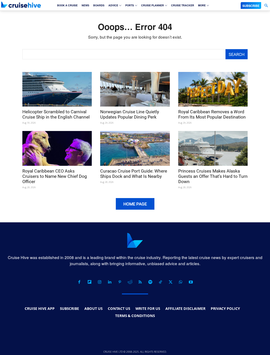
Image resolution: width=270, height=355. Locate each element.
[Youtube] (191, 282)
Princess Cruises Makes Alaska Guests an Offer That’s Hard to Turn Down (213, 176)
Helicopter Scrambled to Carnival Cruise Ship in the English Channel (56, 114)
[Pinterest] (120, 282)
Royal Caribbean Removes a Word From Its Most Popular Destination (212, 114)
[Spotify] (150, 282)
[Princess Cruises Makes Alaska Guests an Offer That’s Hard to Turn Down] (213, 148)
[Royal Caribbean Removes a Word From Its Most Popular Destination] (213, 89)
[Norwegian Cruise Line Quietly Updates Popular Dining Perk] (135, 89)
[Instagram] (100, 282)
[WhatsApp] (181, 282)
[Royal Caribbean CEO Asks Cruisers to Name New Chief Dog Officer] (57, 148)
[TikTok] (160, 282)
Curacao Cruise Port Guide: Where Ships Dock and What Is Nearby (133, 174)
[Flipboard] (89, 282)
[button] (266, 5)
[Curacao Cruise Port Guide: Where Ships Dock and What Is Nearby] (135, 148)
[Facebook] (79, 282)
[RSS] (140, 282)
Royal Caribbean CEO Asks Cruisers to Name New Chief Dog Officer (54, 176)
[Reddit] (130, 282)
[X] (170, 282)
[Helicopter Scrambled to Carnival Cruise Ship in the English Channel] (57, 89)
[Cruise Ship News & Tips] (21, 4)
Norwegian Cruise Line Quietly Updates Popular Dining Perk (129, 114)
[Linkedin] (110, 282)
